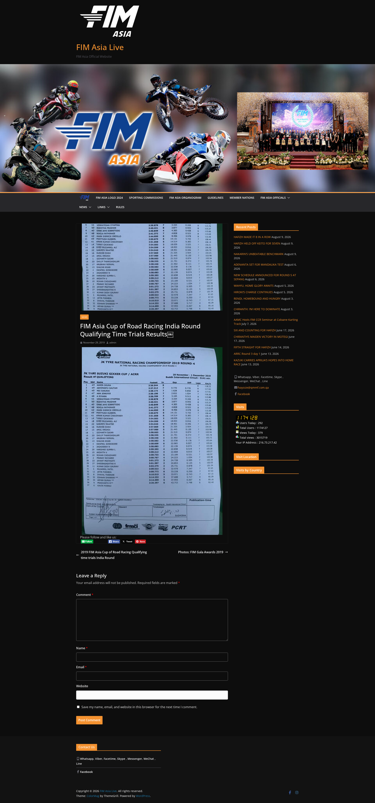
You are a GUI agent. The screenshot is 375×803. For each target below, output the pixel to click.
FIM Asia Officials (273, 197)
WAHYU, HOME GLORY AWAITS (254, 285)
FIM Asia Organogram (185, 197)
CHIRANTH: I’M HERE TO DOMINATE (257, 309)
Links (101, 207)
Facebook (244, 394)
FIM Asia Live (100, 47)
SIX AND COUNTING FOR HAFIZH (255, 330)
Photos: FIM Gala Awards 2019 (200, 552)
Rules (120, 207)
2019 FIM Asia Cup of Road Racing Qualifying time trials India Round (114, 555)
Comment (84, 595)
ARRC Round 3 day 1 (247, 354)
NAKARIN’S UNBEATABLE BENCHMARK (259, 254)
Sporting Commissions (146, 197)
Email (81, 667)
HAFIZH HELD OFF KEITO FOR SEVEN (257, 243)
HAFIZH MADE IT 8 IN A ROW (252, 237)
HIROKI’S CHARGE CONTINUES (253, 292)
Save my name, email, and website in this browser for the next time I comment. (139, 707)
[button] (288, 197)
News (83, 207)
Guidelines (215, 197)
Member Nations (242, 197)
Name (82, 648)
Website (82, 686)
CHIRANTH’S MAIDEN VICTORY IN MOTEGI (261, 337)
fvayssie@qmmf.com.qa (253, 387)
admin (112, 342)
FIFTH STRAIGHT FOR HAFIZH (252, 347)
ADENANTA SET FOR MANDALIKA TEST (259, 264)
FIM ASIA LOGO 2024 (109, 197)
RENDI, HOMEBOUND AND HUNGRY (257, 298)
